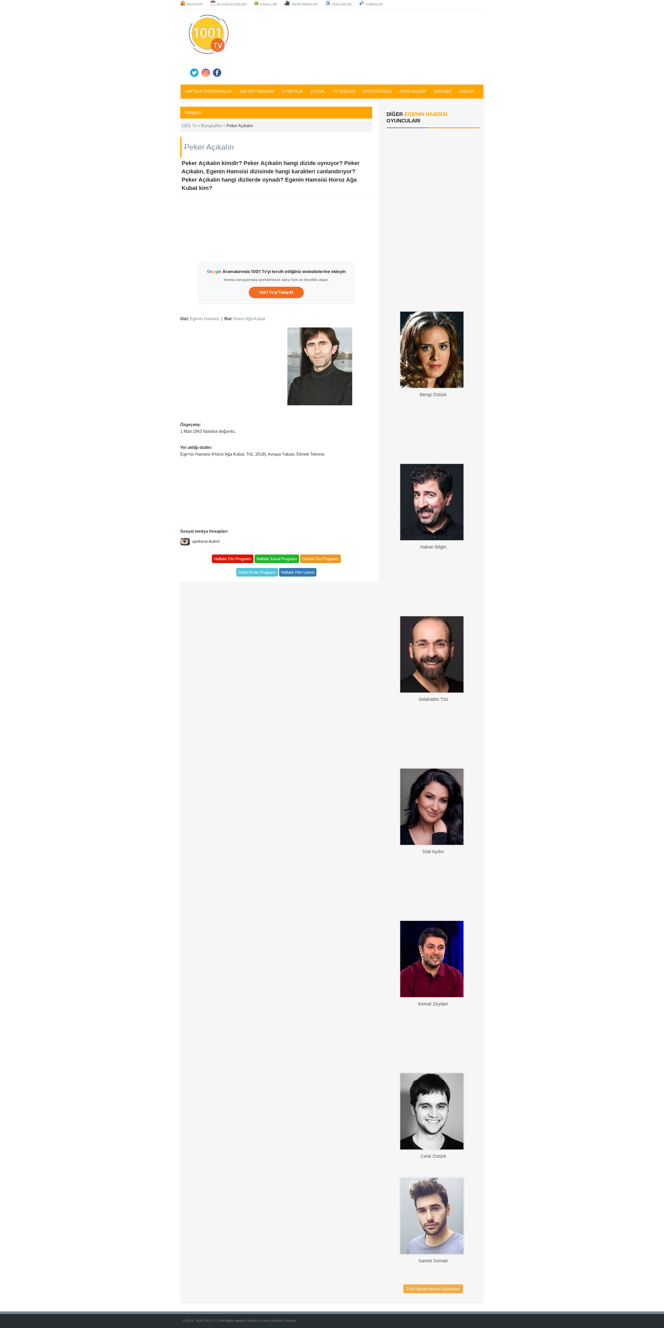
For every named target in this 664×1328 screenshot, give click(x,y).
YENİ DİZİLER (342, 4)
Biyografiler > (213, 126)
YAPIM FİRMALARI (304, 4)
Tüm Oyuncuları (433, 1289)
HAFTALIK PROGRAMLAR (208, 91)
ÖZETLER (443, 91)
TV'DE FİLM (292, 91)
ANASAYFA (195, 4)
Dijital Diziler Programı (257, 572)
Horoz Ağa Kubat (249, 319)
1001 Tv (209, 1321)
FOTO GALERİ (413, 91)
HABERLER (374, 4)
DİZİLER (466, 91)
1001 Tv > (191, 126)
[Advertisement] (358, 45)
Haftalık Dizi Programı (232, 559)
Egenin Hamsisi (204, 319)
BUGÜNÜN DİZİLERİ (231, 4)
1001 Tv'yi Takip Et (276, 292)
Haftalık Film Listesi (297, 572)
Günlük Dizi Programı (320, 559)
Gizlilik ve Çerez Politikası (265, 1321)
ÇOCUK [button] (317, 91)
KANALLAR (268, 4)
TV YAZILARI (344, 91)
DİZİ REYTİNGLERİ (257, 91)
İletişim (291, 1321)
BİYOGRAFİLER (377, 91)
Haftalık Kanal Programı (277, 559)
